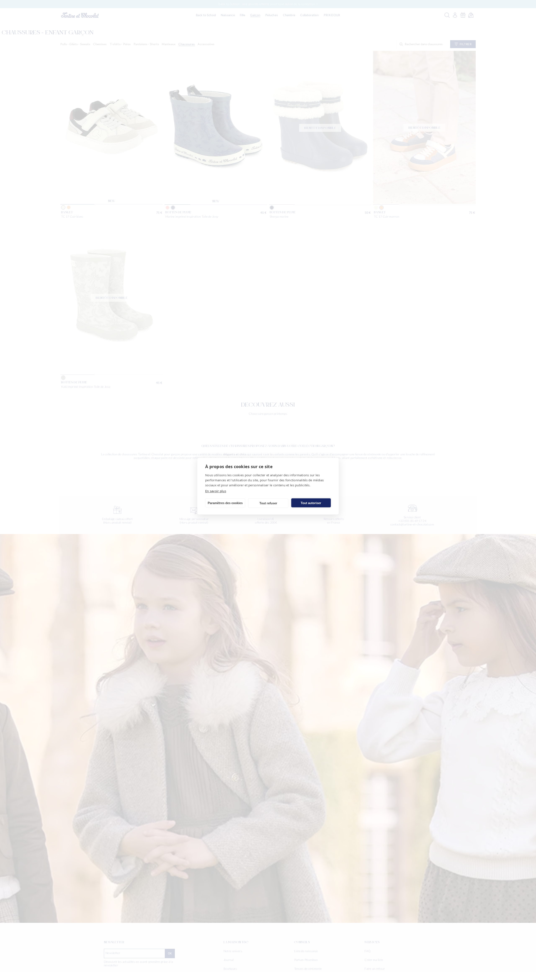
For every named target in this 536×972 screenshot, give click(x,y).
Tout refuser (268, 503)
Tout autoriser (311, 503)
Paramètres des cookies (225, 503)
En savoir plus (215, 491)
